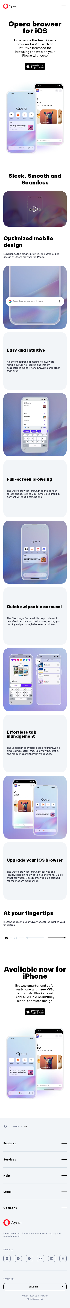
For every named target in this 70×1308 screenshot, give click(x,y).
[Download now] (35, 66)
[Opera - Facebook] (7, 1258)
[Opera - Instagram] (63, 1258)
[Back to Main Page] (10, 6)
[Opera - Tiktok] (18, 1258)
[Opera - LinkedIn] (51, 1258)
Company (10, 1207)
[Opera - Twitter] (29, 1258)
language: (63, 6)
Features (9, 1143)
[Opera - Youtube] (40, 1258)
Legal (7, 1191)
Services (9, 1159)
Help (6, 1175)
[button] (35, 66)
